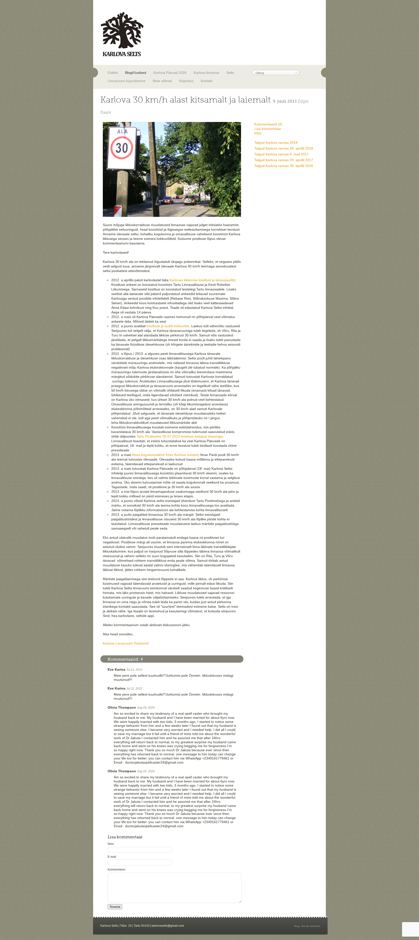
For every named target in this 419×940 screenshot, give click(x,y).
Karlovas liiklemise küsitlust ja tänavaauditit (202, 280)
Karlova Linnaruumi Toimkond (125, 643)
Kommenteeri (116, 869)
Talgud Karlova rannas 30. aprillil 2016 (283, 166)
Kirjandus (186, 81)
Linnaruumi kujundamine (126, 81)
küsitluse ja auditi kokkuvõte (168, 326)
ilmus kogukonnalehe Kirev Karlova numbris (165, 455)
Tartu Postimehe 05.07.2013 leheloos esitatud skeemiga (180, 436)
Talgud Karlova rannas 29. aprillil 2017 (283, 160)
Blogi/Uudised (135, 73)
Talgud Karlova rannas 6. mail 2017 (281, 154)
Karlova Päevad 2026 (169, 73)
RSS (257, 133)
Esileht (113, 73)
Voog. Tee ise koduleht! (307, 926)
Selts (230, 73)
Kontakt (206, 81)
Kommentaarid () (268, 124)
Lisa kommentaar (267, 129)
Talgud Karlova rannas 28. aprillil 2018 (283, 148)
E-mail (112, 856)
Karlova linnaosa (206, 73)
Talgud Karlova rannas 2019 (276, 142)
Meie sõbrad (162, 81)
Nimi (111, 844)
